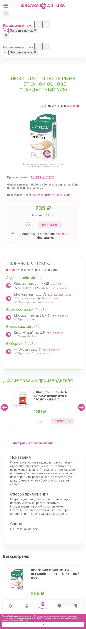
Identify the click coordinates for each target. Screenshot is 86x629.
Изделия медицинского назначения (47, 195)
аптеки (63, 234)
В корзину (50, 224)
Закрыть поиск (22, 30)
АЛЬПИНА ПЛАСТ (42, 177)
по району (26, 269)
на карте (11, 269)
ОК (43, 625)
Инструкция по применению (33, 443)
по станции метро (46, 269)
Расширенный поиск (18, 25)
